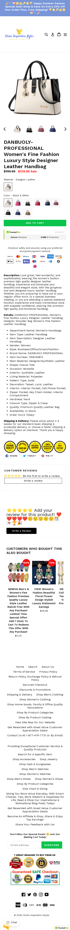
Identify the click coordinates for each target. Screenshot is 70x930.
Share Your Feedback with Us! (35, 824)
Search (32, 666)
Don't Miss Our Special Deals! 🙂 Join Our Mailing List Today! (35, 835)
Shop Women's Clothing (35, 699)
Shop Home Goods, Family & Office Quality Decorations (35, 706)
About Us (48, 666)
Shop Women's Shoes (49, 778)
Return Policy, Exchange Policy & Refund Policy (35, 678)
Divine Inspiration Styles (36, 915)
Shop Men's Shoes (19, 778)
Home (20, 666)
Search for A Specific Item (35, 754)
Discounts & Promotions (35, 689)
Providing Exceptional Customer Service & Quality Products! (35, 748)
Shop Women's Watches (35, 774)
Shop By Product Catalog (35, 717)
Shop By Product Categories (35, 712)
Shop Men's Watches (35, 769)
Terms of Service (24, 671)
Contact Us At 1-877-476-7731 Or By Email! (35, 735)
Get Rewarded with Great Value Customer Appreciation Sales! (35, 729)
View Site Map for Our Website (35, 722)
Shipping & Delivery (19, 694)
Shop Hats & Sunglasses (35, 764)
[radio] (8, 187)
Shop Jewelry (48, 759)
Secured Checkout (35, 684)
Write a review (33, 480)
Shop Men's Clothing (49, 694)
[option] (17, 129)
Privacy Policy (48, 671)
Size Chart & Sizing (35, 788)
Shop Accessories (24, 759)
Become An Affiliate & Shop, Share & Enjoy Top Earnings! (35, 818)
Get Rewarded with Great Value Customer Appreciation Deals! (35, 810)
